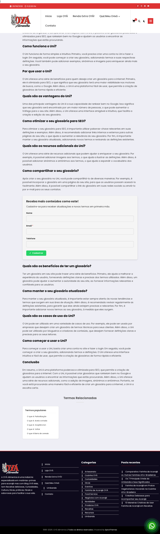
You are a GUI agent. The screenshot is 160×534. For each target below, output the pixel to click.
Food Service (91, 494)
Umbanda (51, 487)
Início (48, 16)
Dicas (87, 482)
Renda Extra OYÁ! (83, 16)
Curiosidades (91, 479)
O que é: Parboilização (36, 416)
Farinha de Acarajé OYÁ (96, 490)
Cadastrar (36, 253)
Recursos (89, 512)
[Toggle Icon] (150, 21)
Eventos (89, 486)
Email (29, 225)
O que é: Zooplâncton (36, 425)
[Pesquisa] (139, 21)
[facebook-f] (137, 6)
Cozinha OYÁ (91, 475)
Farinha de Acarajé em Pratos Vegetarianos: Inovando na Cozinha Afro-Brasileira (138, 488)
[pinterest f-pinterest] (144, 6)
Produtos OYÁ (91, 505)
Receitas (89, 508)
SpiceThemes (111, 529)
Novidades (90, 501)
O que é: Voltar (33, 429)
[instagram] (141, 6)
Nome (29, 213)
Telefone (30, 238)
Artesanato (90, 471)
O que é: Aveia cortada (37, 420)
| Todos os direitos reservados (80, 529)
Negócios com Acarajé (96, 497)
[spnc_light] (144, 21)
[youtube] (148, 6)
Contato (50, 25)
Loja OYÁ (62, 16)
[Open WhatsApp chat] (152, 525)
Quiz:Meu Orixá (109, 16)
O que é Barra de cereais (38, 433)
